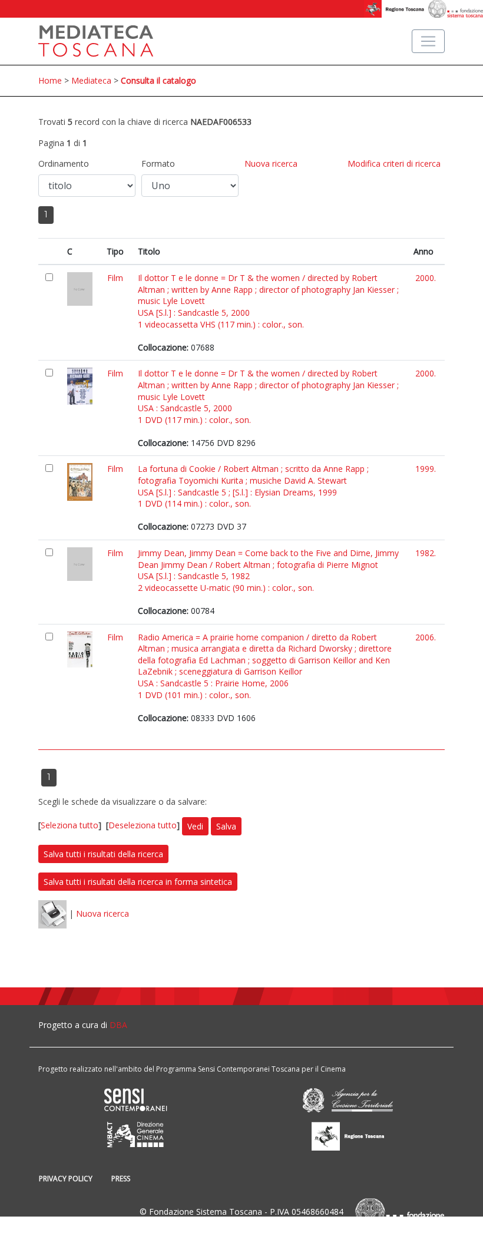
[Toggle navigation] (428, 41)
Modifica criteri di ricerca (394, 163)
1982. (425, 552)
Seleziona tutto (69, 825)
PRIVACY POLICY (65, 1179)
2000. (425, 277)
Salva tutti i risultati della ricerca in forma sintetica (138, 881)
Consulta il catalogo (158, 80)
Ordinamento (63, 163)
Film (115, 277)
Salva (226, 826)
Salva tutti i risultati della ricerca (103, 854)
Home (50, 80)
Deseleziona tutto (142, 825)
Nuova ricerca (270, 163)
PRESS (120, 1179)
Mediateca (91, 80)
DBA (118, 1024)
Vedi (195, 826)
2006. (425, 637)
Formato (158, 163)
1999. (425, 468)
